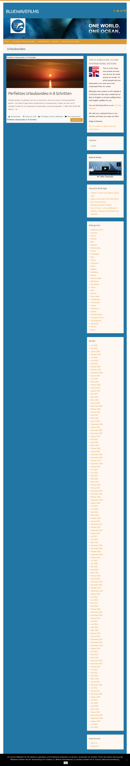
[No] (127, 760)
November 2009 (96, 715)
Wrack (93, 330)
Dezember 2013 (96, 639)
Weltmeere (59, 116)
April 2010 (94, 706)
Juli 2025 (94, 358)
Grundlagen (45, 116)
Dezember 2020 (96, 430)
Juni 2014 (94, 624)
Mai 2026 (94, 348)
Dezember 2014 (96, 612)
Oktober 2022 (96, 409)
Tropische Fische (97, 318)
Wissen (93, 327)
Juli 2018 (94, 506)
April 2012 (94, 676)
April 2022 (94, 415)
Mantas (93, 275)
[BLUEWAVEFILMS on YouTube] (117, 11)
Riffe (92, 290)
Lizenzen (55, 42)
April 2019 (94, 479)
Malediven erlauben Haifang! (101, 205)
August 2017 (95, 533)
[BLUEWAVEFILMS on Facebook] (114, 11)
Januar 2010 (95, 712)
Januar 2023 (95, 403)
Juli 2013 (94, 651)
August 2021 (95, 427)
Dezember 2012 (96, 661)
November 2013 (96, 642)
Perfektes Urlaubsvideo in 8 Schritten (39, 93)
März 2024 (95, 382)
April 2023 (94, 397)
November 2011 (96, 685)
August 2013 (95, 648)
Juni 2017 (94, 539)
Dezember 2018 (96, 491)
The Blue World (96, 315)
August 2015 (95, 594)
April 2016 (94, 570)
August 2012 (95, 667)
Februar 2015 (95, 609)
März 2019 (95, 482)
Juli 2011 (94, 688)
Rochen (93, 293)
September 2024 (97, 373)
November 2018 (96, 494)
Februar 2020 (95, 448)
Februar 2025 (95, 367)
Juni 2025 (94, 361)
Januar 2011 (95, 691)
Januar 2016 (95, 579)
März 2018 (95, 515)
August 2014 (95, 618)
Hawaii (93, 260)
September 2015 (97, 591)
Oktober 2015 (96, 588)
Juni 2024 (94, 379)
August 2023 (95, 391)
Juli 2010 (94, 700)
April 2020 (94, 442)
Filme (7, 42)
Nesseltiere (95, 284)
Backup (93, 239)
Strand (93, 305)
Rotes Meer (95, 296)
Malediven (94, 272)
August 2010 (95, 697)
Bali (92, 242)
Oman (93, 287)
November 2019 (96, 458)
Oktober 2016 (96, 551)
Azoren (93, 236)
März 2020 (95, 445)
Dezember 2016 (96, 545)
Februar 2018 (95, 518)
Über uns (94, 743)
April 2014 (94, 627)
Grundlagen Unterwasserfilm (23, 42)
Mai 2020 (94, 439)
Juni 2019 (94, 473)
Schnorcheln (95, 302)
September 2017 (97, 530)
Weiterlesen (76, 120)
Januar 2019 (95, 488)
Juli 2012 (94, 670)
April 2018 (94, 512)
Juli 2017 (94, 536)
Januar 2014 (95, 636)
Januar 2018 (95, 521)
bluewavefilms (16, 116)
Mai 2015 (94, 603)
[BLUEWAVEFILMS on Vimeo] (121, 11)
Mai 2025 (94, 364)
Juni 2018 (94, 509)
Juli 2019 (94, 470)
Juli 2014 (94, 621)
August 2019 (95, 467)
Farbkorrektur (96, 248)
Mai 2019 (94, 476)
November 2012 (96, 664)
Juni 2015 (94, 600)
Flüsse (93, 251)
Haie (92, 257)
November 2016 (96, 548)
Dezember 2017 (96, 524)
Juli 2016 (94, 561)
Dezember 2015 (96, 582)
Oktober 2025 (96, 354)
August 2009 (95, 721)
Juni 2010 (94, 703)
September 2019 (97, 464)
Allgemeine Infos (97, 230)
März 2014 (95, 630)
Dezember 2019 (96, 454)
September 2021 (97, 424)
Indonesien (95, 263)
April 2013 (94, 655)
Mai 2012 (94, 673)
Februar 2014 (95, 633)
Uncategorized (96, 321)
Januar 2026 (95, 351)
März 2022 (95, 418)
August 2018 (95, 503)
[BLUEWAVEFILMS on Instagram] (125, 11)
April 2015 (94, 606)
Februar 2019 (95, 485)
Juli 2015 (94, 597)
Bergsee (94, 245)
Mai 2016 (94, 567)
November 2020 (96, 433)
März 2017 (95, 542)
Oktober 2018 (96, 497)
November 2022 (96, 406)
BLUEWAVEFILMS (22, 11)
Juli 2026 (94, 345)
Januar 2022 (95, 421)
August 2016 (95, 558)
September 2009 (97, 718)
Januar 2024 (95, 388)
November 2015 (96, 585)
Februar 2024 (95, 385)
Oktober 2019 (96, 461)
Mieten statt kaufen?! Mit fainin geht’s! (105, 199)
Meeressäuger (96, 278)
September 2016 (97, 554)
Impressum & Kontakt (70, 42)
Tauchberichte (43, 42)
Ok (66, 763)
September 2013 (97, 645)
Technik (52, 116)
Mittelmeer (95, 281)
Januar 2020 (95, 451)
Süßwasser (95, 309)
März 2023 (95, 400)
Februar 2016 (95, 576)
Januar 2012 (95, 682)
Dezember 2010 (96, 694)
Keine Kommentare (74, 116)
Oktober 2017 (96, 527)
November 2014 (96, 615)
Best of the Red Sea (98, 202)
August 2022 (95, 412)
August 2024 (95, 376)
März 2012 (95, 679)
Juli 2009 (94, 724)
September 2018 (97, 500)
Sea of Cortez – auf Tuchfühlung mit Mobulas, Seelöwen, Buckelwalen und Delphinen (105, 211)
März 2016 (95, 573)
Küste (93, 266)
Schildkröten (95, 299)
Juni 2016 (94, 564)
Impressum (95, 746)
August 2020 (95, 436)
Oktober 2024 (96, 370)
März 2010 (95, 709)
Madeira (94, 269)
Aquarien (94, 233)
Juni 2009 (94, 727)
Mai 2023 (94, 394)
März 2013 (95, 658)
